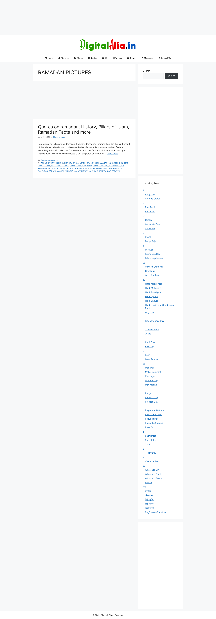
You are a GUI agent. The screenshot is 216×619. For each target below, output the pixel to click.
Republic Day (151, 419)
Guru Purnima (152, 275)
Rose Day (150, 427)
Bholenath (150, 211)
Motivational (151, 385)
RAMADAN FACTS (100, 166)
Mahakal (149, 367)
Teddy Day (150, 453)
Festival (149, 250)
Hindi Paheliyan (153, 292)
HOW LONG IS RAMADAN (97, 163)
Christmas (150, 228)
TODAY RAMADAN (56, 171)
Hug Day (149, 312)
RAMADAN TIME (100, 168)
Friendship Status (154, 258)
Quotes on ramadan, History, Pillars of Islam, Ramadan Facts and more (83, 129)
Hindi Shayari (151, 301)
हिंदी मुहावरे (149, 504)
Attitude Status (152, 198)
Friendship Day (152, 254)
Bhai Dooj (150, 207)
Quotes (93, 58)
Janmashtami (152, 329)
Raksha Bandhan (153, 414)
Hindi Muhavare (153, 288)
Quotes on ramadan (49, 160)
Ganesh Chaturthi (154, 267)
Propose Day (151, 402)
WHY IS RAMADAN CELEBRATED (106, 171)
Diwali (148, 237)
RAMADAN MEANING (47, 168)
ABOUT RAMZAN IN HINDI (52, 163)
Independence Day (154, 321)
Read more (112, 153)
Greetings (150, 271)
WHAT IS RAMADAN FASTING (78, 171)
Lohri (147, 355)
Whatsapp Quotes (154, 474)
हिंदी (144, 487)
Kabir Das (150, 342)
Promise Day (151, 397)
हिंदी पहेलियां (149, 499)
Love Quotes (151, 359)
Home (50, 58)
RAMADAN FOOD (116, 166)
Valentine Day (152, 461)
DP (106, 58)
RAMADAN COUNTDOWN (81, 166)
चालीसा (148, 491)
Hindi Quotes (151, 296)
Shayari (133, 58)
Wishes (118, 58)
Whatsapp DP (152, 470)
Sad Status (150, 440)
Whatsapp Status (153, 478)
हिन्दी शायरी (149, 508)
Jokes (148, 333)
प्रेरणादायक (149, 495)
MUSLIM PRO (114, 163)
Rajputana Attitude (154, 410)
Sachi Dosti (150, 436)
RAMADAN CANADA (60, 166)
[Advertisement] (75, 17)
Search (146, 71)
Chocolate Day (152, 224)
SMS (147, 444)
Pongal (148, 393)
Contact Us (166, 58)
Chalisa (148, 220)
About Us (65, 58)
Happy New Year (153, 284)
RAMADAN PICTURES (66, 168)
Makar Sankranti (153, 372)
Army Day (150, 194)
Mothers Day (151, 380)
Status (80, 58)
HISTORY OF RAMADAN (74, 163)
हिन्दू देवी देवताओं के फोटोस (155, 512)
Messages (148, 58)
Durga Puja (150, 241)
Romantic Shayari (154, 423)
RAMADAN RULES (84, 168)
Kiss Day (149, 346)
